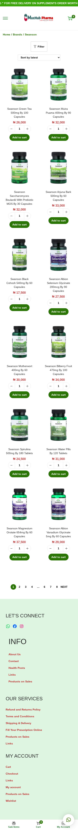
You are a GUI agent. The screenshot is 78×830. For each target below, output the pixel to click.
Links (12, 674)
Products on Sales (20, 681)
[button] (68, 819)
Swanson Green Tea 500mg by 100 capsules (19, 112)
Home (6, 34)
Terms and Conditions (20, 716)
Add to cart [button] (19, 137)
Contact (14, 661)
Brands (17, 34)
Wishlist (11, 800)
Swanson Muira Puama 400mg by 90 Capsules (58, 112)
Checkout (12, 773)
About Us (15, 654)
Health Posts (17, 667)
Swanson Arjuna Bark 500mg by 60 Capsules (58, 195)
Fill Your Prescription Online (24, 729)
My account (13, 787)
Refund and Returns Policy (23, 709)
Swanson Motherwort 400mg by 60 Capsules (19, 370)
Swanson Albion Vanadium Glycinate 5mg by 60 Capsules (58, 532)
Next (64, 586)
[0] (70, 18)
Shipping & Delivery (18, 723)
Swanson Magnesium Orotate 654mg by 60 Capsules (19, 532)
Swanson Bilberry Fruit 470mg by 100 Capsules (58, 370)
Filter (41, 46)
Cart (8, 766)
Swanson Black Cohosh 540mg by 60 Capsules (19, 282)
